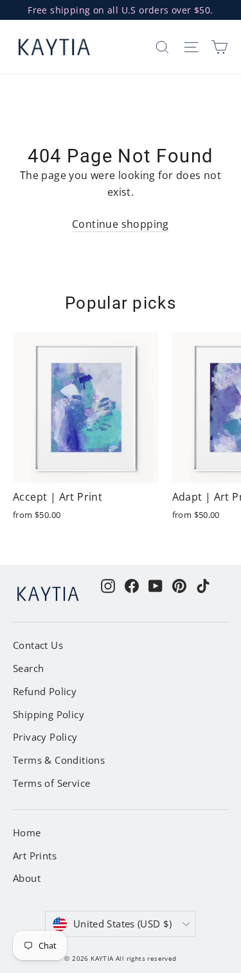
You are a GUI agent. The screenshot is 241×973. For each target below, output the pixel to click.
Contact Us (38, 645)
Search (28, 668)
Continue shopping (120, 224)
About (26, 878)
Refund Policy (44, 691)
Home (27, 832)
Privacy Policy (45, 736)
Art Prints (35, 855)
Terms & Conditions (59, 759)
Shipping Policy (48, 714)
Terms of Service (51, 783)
